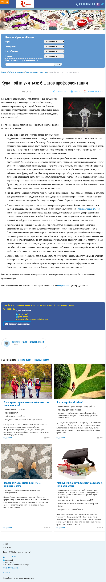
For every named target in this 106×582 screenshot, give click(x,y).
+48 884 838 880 (87, 4)
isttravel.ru (6, 572)
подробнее (7, 437)
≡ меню (4, 1)
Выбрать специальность (15, 72)
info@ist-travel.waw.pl (10, 568)
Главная (3, 72)
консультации (63, 285)
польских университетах (89, 208)
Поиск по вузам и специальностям (36, 72)
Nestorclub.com (30, 578)
